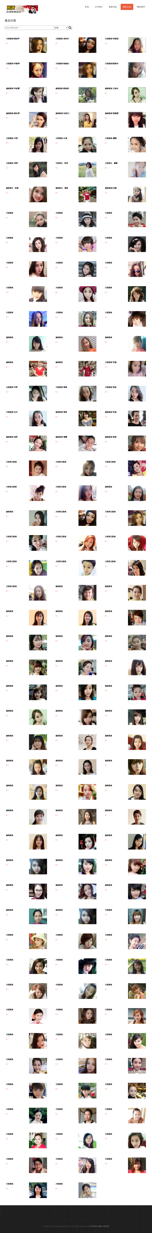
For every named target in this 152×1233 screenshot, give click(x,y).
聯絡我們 (141, 7)
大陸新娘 (93, 1226)
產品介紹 (127, 7)
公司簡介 (99, 7)
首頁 (87, 7)
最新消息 (113, 7)
